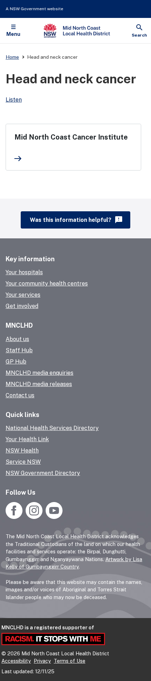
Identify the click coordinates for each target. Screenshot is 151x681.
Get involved (22, 306)
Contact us (20, 395)
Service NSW (23, 461)
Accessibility (16, 661)
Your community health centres (47, 283)
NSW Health (22, 450)
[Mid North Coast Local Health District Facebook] (15, 517)
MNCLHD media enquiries (39, 373)
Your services (23, 294)
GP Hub (16, 361)
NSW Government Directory (43, 473)
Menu (13, 34)
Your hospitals (24, 272)
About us (17, 339)
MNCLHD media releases (39, 384)
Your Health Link (27, 439)
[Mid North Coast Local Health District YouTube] (53, 517)
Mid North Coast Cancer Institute (71, 137)
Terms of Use (69, 661)
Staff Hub (19, 350)
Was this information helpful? (76, 220)
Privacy (42, 661)
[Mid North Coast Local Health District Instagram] (34, 517)
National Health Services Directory (52, 428)
